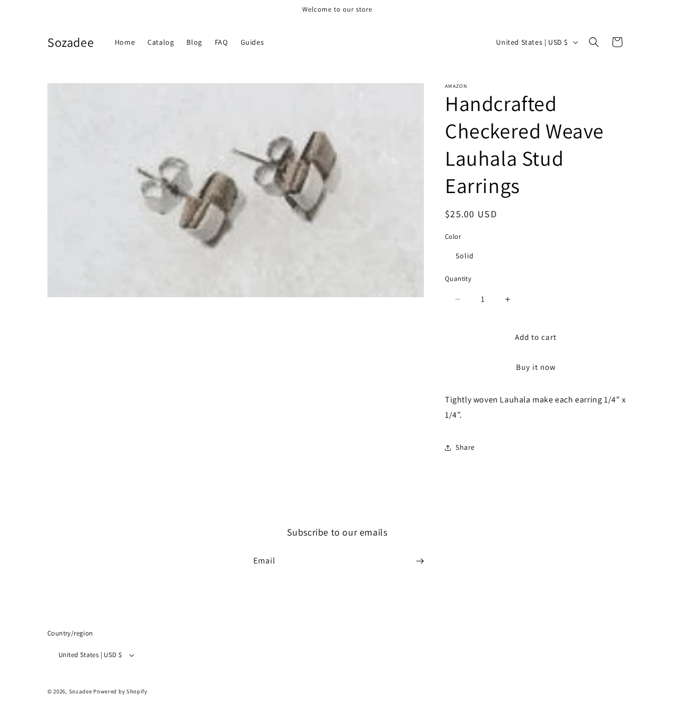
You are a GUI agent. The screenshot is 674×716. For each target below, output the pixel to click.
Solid (464, 255)
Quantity (458, 278)
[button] (594, 42)
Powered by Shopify (120, 691)
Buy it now (536, 367)
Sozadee (80, 691)
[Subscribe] (419, 561)
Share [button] (465, 447)
